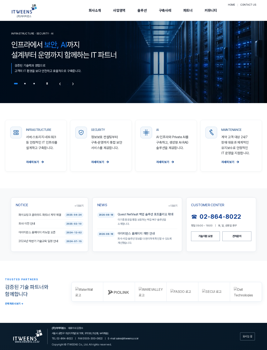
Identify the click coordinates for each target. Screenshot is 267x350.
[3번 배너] (34, 83)
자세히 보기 (35, 162)
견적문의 (236, 236)
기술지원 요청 (205, 236)
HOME (231, 4)
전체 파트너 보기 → (14, 303)
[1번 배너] (15, 83)
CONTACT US (248, 4)
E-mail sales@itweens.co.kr (123, 338)
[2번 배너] (25, 83)
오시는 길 (247, 336)
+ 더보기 (78, 205)
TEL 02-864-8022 (62, 338)
